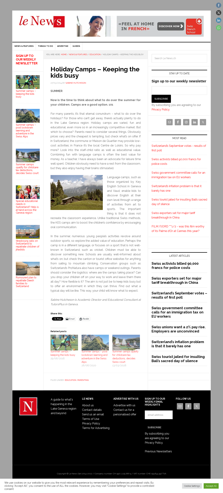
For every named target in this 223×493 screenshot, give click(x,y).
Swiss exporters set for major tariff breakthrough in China (177, 280)
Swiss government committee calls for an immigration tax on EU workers (177, 312)
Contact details (92, 410)
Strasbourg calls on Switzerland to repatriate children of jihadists (27, 245)
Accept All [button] (211, 486)
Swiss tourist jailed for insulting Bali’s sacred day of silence (178, 359)
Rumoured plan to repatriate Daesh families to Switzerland (26, 282)
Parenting (83, 380)
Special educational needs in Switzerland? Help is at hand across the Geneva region (27, 207)
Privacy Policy (160, 109)
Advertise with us (124, 405)
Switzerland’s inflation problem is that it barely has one (178, 344)
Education (70, 380)
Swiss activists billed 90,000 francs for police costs (175, 265)
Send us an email (93, 414)
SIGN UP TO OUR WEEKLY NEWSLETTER (26, 59)
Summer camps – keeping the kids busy (26, 94)
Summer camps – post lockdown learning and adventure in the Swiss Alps (26, 130)
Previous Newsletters (158, 451)
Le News (42, 24)
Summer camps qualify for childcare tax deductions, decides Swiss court (27, 169)
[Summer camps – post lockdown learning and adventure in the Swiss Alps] (95, 342)
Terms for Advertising (96, 428)
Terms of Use (90, 419)
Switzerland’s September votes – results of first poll (179, 295)
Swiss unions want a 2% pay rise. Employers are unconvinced (179, 329)
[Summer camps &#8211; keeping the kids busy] (64, 342)
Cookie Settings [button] (192, 486)
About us (88, 405)
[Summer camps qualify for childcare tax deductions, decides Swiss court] (126, 342)
